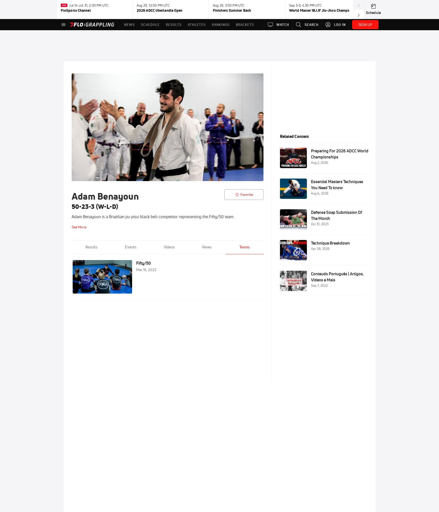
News (207, 247)
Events (130, 247)
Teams (244, 247)
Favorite (246, 194)
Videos (169, 247)
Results (91, 247)
